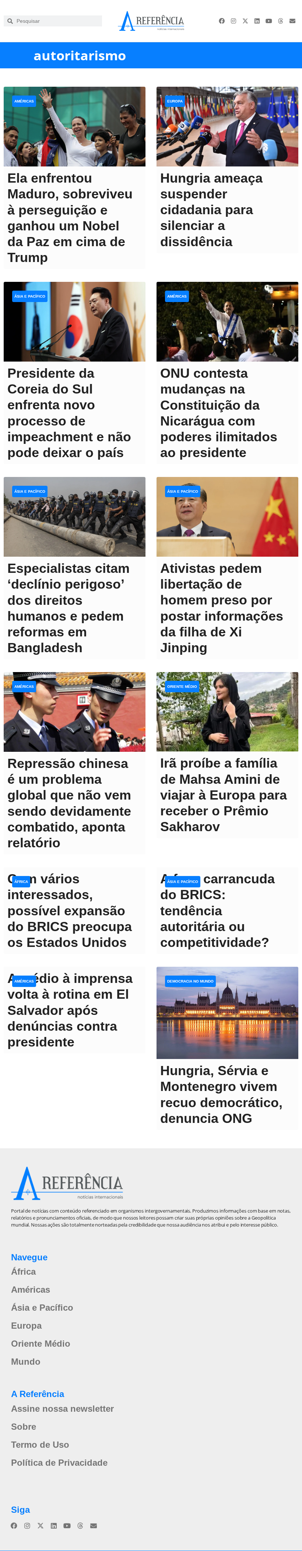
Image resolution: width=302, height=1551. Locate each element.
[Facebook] (222, 21)
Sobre (23, 1427)
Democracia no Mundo (190, 981)
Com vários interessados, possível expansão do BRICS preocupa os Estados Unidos (69, 910)
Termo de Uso (40, 1445)
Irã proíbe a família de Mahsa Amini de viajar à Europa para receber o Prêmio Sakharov (223, 794)
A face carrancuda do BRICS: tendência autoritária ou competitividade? (217, 910)
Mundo (26, 1362)
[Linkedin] (257, 21)
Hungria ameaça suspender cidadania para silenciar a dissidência (211, 209)
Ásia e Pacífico (29, 296)
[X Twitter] (245, 21)
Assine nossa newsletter (62, 1409)
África (21, 882)
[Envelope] (292, 21)
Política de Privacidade (59, 1463)
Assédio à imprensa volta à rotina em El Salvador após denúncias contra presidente (70, 1010)
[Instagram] (233, 21)
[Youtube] (269, 21)
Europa (175, 101)
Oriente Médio (182, 687)
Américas (24, 101)
